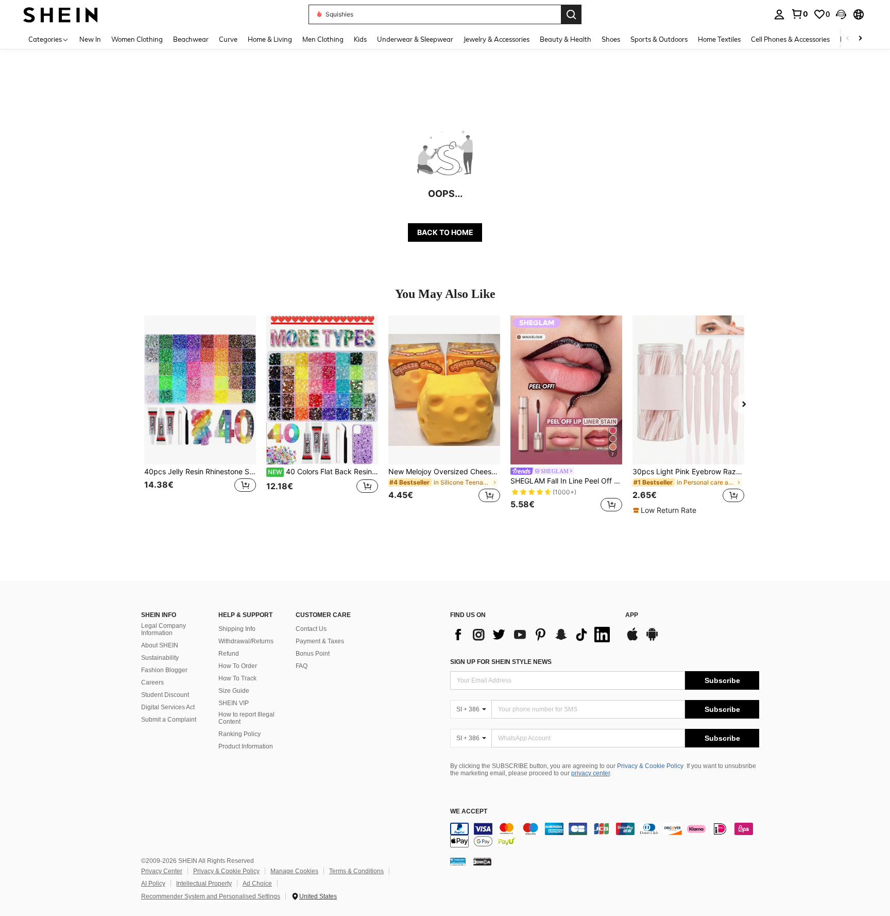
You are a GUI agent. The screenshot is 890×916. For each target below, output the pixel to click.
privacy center (590, 773)
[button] (841, 14)
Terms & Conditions (356, 871)
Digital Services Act (168, 707)
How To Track (237, 678)
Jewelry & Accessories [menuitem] (496, 39)
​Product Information (245, 746)
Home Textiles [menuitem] (719, 39)
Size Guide (233, 690)
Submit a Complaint (168, 719)
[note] (665, 510)
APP (631, 615)
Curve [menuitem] (228, 39)
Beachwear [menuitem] (191, 39)
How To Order (237, 666)
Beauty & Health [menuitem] (565, 39)
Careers (152, 682)
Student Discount (165, 694)
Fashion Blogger (164, 670)
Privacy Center (161, 871)
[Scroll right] (860, 39)
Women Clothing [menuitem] (137, 39)
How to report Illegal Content (246, 718)
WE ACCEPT (468, 811)
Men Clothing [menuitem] (323, 39)
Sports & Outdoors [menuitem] (659, 39)
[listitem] (200, 415)
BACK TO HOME (445, 232)
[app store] (632, 639)
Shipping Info (236, 628)
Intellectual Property (204, 883)
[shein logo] (60, 14)
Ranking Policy (239, 734)
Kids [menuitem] (360, 39)
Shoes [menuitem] (611, 39)
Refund (228, 653)
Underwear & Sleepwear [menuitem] (415, 39)
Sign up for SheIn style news (501, 661)
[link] (799, 14)
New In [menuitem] (90, 39)
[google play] (652, 639)
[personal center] (779, 14)
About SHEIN (159, 645)
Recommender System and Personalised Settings (210, 896)
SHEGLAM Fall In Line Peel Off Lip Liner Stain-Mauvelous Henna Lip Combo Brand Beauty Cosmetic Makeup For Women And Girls (566, 481)
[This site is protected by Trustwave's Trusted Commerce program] (458, 861)
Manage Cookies (294, 871)
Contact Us (311, 628)
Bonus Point (313, 653)
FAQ (301, 666)
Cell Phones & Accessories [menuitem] (790, 39)
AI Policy (153, 883)
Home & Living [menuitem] (270, 39)
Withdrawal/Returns (245, 641)
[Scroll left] (847, 39)
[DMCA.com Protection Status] (482, 861)
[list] (532, 634)
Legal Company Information (163, 629)
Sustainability (160, 657)
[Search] (571, 14)
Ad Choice (257, 883)
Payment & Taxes (320, 641)
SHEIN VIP (233, 703)
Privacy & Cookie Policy (650, 766)
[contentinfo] (604, 835)
